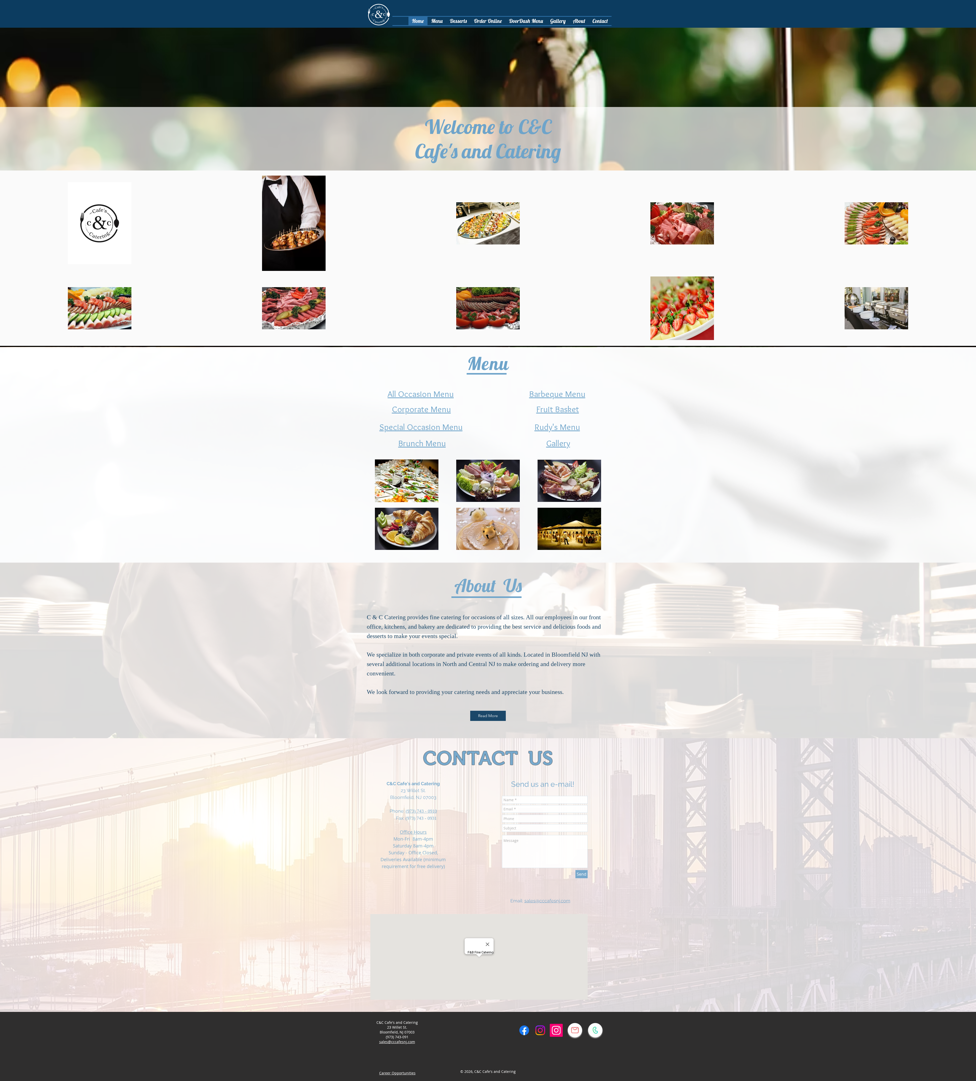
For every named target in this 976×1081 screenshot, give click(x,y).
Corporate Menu (421, 409)
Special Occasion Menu (421, 427)
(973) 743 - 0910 (421, 811)
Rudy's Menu (557, 427)
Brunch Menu (422, 443)
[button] (458, 21)
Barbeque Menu (557, 394)
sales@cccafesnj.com (547, 900)
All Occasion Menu (421, 394)
